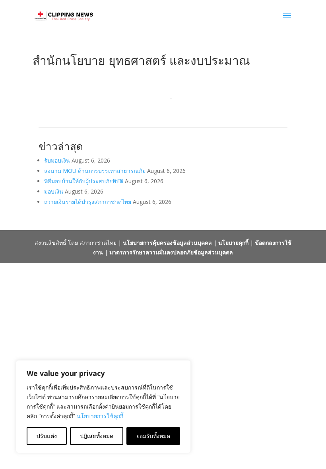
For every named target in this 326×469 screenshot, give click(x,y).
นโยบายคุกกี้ (233, 242)
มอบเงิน (53, 191)
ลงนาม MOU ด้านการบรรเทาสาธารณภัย (95, 170)
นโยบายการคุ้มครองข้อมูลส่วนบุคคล (167, 242)
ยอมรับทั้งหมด (153, 436)
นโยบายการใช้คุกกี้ (100, 416)
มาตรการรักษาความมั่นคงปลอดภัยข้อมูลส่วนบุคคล (171, 252)
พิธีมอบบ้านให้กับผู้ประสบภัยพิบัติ (83, 181)
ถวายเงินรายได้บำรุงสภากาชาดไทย (87, 201)
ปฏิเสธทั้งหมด (96, 436)
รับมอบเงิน (57, 160)
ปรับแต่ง (47, 436)
